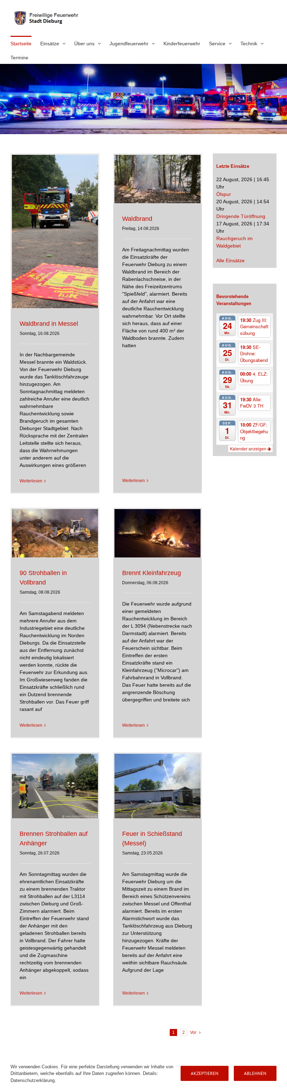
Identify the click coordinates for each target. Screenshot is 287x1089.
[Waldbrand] (157, 179)
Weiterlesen (31, 480)
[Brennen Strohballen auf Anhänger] (55, 786)
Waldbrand (137, 218)
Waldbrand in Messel (49, 323)
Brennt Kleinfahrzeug (151, 572)
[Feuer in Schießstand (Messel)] (157, 786)
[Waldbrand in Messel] (55, 231)
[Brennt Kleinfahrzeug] (157, 533)
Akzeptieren (204, 1073)
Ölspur (223, 194)
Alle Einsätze (230, 260)
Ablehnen (255, 1073)
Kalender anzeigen (248, 448)
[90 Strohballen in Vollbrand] (55, 533)
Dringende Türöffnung (240, 216)
